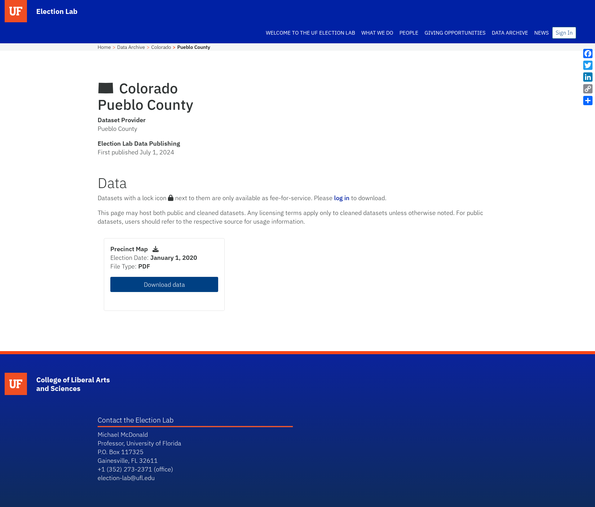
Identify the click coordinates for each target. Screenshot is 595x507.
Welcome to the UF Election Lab (310, 32)
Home (104, 47)
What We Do (377, 32)
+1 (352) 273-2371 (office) (135, 469)
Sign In (564, 32)
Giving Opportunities (455, 32)
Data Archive (510, 32)
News (541, 32)
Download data (164, 284)
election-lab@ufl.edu (126, 478)
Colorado (161, 47)
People (408, 32)
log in (342, 198)
